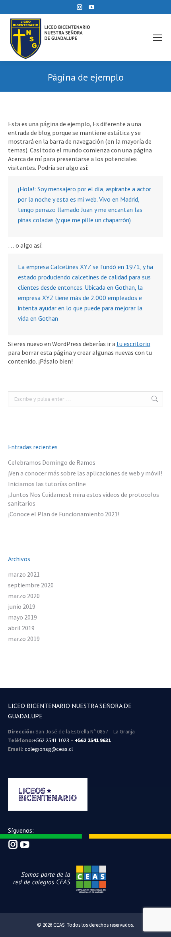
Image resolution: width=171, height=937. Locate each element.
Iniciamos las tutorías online (47, 484)
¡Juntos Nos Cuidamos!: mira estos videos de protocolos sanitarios (83, 499)
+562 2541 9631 (93, 740)
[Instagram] (13, 846)
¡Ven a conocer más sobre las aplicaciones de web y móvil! (85, 473)
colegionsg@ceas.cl (49, 748)
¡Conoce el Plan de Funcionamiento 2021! (63, 514)
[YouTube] (24, 846)
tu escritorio (133, 344)
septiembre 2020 (31, 585)
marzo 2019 (24, 639)
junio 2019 (21, 606)
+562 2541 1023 (51, 740)
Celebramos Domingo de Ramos (51, 462)
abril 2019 (21, 628)
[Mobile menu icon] (157, 37)
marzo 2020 (24, 596)
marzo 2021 (24, 574)
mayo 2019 (22, 617)
